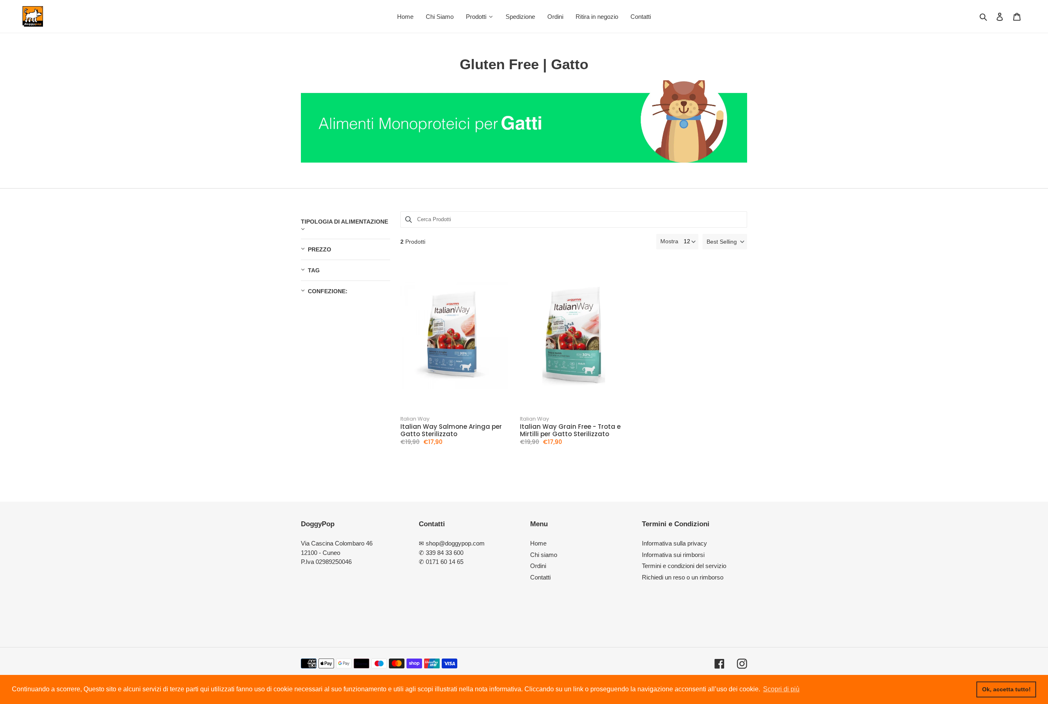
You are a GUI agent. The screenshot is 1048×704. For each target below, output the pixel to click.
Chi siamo (543, 554)
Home (538, 543)
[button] (724, 241)
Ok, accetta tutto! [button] (1006, 689)
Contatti (540, 577)
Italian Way (414, 419)
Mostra (669, 241)
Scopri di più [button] (781, 689)
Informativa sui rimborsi (673, 554)
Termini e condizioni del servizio (684, 565)
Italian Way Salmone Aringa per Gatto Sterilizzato (451, 430)
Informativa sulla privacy (674, 543)
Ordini (538, 565)
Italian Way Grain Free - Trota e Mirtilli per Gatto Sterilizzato (570, 430)
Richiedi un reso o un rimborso (682, 577)
